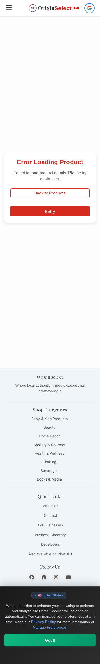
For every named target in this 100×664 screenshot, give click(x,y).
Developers (50, 544)
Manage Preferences (50, 627)
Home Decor (49, 436)
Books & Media (49, 479)
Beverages (49, 470)
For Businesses (50, 525)
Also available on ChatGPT (50, 554)
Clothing (49, 462)
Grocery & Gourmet (49, 444)
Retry (50, 211)
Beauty (49, 427)
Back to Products (50, 193)
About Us (50, 505)
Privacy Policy (43, 622)
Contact (50, 515)
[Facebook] (31, 577)
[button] (76, 8)
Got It (50, 640)
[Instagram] (56, 577)
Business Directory (50, 535)
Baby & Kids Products (49, 418)
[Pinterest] (43, 577)
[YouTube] (68, 577)
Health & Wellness (49, 453)
